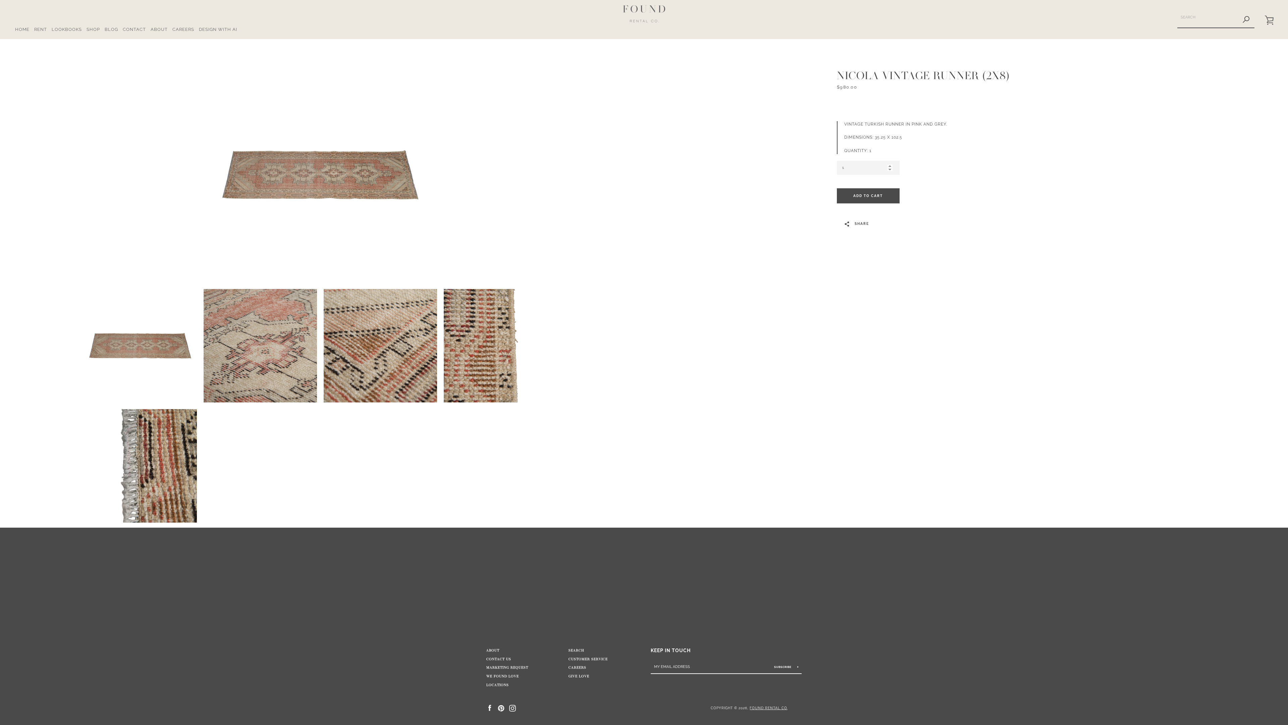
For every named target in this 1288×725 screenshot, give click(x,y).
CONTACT (134, 29)
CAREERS (183, 29)
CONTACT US (498, 659)
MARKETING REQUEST (507, 668)
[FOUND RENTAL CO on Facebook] (489, 707)
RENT (40, 29)
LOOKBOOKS (67, 29)
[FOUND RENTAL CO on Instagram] (512, 707)
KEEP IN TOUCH (671, 650)
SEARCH (576, 650)
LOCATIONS (497, 685)
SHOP (93, 29)
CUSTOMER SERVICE (588, 659)
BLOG (111, 29)
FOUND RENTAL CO (768, 708)
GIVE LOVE (579, 676)
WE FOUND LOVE (502, 676)
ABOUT (159, 29)
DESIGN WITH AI (218, 29)
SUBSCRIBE (783, 667)
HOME (22, 29)
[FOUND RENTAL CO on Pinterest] (501, 707)
